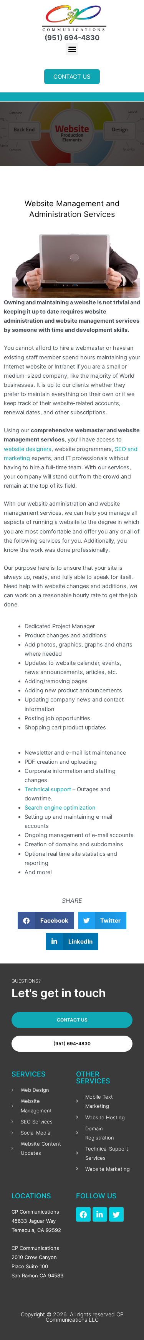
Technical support (48, 789)
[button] (72, 49)
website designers (27, 449)
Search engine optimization (60, 807)
